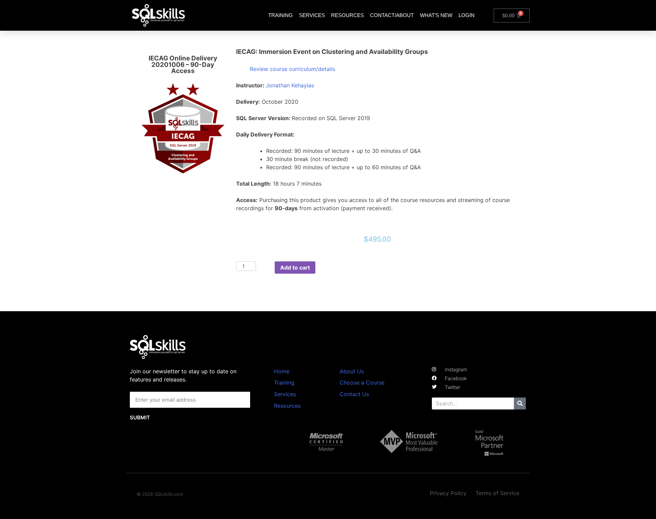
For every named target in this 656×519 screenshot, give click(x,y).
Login (467, 15)
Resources (347, 15)
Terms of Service (497, 493)
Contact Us (354, 394)
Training (280, 15)
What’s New (436, 15)
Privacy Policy (448, 493)
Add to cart (295, 267)
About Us (352, 371)
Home (281, 371)
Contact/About (392, 15)
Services (312, 15)
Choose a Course (362, 382)
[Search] (520, 403)
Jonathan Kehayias (290, 85)
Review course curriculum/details (292, 69)
